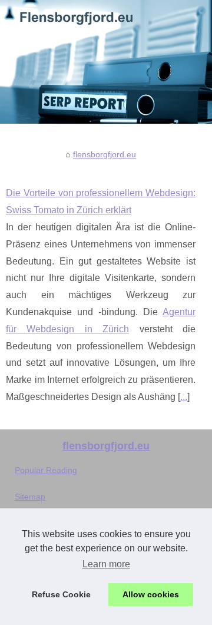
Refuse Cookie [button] (61, 594)
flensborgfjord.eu (104, 154)
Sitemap (30, 496)
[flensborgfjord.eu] (106, 62)
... (183, 397)
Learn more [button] (106, 564)
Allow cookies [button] (150, 594)
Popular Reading (46, 470)
